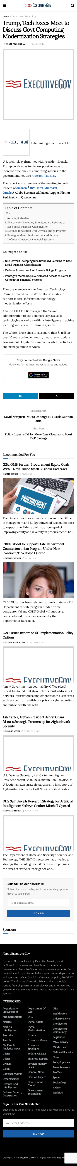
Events (32, 1035)
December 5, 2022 (36, 642)
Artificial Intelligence (10, 1028)
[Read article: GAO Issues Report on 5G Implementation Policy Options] (38, 664)
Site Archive (63, 1157)
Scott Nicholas (16, 43)
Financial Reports (38, 1058)
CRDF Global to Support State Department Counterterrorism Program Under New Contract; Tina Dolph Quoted (33, 548)
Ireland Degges (13, 558)
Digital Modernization (36, 1028)
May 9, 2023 (26, 474)
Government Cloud (35, 1083)
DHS (30, 1016)
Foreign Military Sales (37, 1065)
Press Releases (61, 1067)
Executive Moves (37, 1040)
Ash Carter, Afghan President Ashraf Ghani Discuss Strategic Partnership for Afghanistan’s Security (36, 721)
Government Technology (24, 16)
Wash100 (58, 1092)
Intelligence (60, 1023)
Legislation (59, 1037)
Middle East (59, 1047)
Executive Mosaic (26, 1157)
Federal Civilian (37, 1053)
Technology (59, 1082)
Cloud (6, 1068)
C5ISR (6, 1058)
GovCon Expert (37, 1077)
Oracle (7, 192)
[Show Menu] (4, 5)
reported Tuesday (43, 175)
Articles (7, 1021)
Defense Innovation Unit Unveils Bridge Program (36, 230)
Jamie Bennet (11, 474)
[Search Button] (72, 5)
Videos (57, 1087)
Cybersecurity (11, 1078)
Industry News (61, 1018)
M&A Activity (60, 1042)
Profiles (57, 1072)
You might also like (18, 218)
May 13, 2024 (30, 558)
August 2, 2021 (31, 811)
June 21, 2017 (37, 43)
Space (56, 1077)
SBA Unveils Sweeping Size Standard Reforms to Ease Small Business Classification (36, 224)
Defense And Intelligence (10, 1085)
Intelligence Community (60, 1030)
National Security (63, 1052)
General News (36, 1072)
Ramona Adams (12, 731)
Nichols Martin (13, 811)
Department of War (36, 1010)
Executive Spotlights (33, 1047)
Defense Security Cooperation (13, 1094)
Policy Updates (61, 1062)
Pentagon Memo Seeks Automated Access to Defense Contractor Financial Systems (34, 237)
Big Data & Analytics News (11, 1047)
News (56, 1057)
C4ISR (6, 1053)
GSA (55, 1008)
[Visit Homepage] (38, 5)
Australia (8, 1035)
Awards (7, 1040)
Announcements (12, 1016)
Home (6, 16)
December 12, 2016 (31, 731)
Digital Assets (35, 1021)
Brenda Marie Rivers (15, 642)
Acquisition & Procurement (10, 1010)
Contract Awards (12, 1073)
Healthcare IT (61, 1013)
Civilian (7, 1063)
